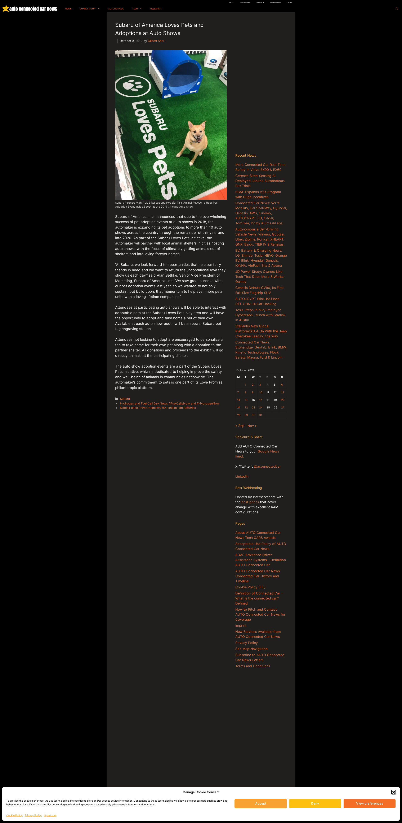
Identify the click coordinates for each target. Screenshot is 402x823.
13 (282, 392)
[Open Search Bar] (397, 8)
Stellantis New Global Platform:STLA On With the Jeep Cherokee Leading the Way (261, 331)
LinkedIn (242, 476)
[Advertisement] (261, 84)
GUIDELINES (245, 2)
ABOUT (231, 2)
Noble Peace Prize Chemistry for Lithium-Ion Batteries (158, 408)
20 (283, 400)
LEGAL (289, 2)
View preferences (369, 803)
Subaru (125, 398)
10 (260, 392)
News (68, 8)
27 (282, 407)
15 (246, 400)
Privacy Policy (33, 815)
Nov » (252, 426)
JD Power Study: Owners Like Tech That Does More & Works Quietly (259, 276)
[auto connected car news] (5, 8)
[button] (394, 792)
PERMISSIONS (275, 2)
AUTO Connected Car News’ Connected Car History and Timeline (257, 576)
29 (246, 415)
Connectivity (88, 8)
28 (239, 415)
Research (155, 8)
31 (260, 415)
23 (253, 407)
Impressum (50, 815)
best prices (250, 502)
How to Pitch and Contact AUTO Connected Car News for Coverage (260, 614)
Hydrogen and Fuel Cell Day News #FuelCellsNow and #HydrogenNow (169, 403)
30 (253, 415)
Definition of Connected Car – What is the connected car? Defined (259, 598)
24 (261, 407)
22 (246, 407)
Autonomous (116, 8)
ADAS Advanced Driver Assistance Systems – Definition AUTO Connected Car (260, 560)
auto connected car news (33, 8)
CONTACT (260, 2)
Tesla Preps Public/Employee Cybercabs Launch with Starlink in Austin (260, 315)
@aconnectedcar (267, 466)
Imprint (240, 625)
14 (238, 400)
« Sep (239, 426)
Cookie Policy (14, 815)
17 (260, 400)
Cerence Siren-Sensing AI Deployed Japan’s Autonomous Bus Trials (260, 181)
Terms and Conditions (252, 666)
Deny (315, 803)
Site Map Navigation (251, 649)
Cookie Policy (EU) (250, 587)
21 (238, 407)
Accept (260, 803)
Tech (135, 8)
